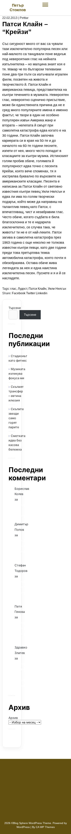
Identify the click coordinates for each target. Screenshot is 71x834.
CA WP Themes (45, 827)
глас (13, 288)
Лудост (22, 288)
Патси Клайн (37, 288)
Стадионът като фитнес (18, 358)
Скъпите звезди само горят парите (16, 418)
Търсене (12, 308)
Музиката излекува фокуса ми (17, 373)
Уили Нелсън (57, 288)
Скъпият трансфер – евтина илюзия (16, 393)
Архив (12, 718)
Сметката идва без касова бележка (17, 442)
